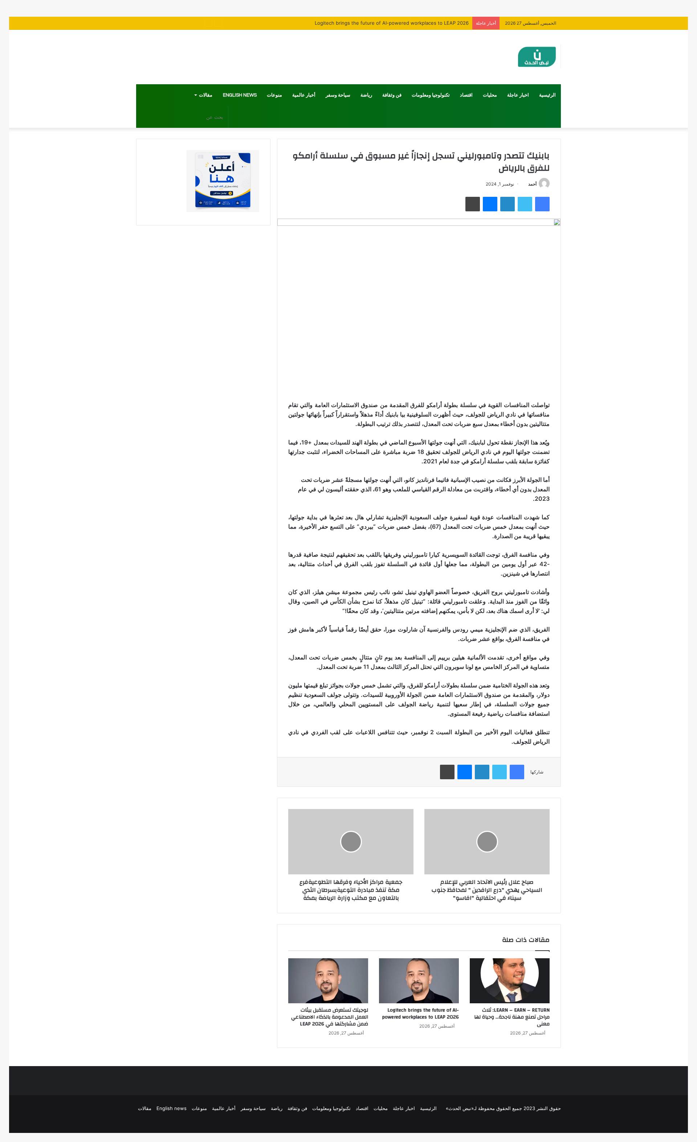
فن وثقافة (392, 95)
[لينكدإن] (507, 204)
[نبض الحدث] (537, 57)
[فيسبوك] (542, 204)
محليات (490, 95)
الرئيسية (547, 95)
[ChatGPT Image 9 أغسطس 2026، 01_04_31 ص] (223, 210)
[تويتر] (525, 204)
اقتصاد (466, 95)
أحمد (532, 184)
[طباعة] (472, 204)
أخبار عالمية (303, 95)
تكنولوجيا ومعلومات (431, 95)
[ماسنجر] (490, 204)
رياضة (366, 95)
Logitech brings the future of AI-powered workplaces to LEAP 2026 (420, 1013)
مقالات (205, 95)
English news (240, 95)
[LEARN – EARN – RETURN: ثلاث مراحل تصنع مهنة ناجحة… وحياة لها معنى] (510, 980)
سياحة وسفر (338, 95)
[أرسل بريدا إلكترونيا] (525, 184)
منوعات (274, 95)
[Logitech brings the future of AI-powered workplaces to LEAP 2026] (419, 980)
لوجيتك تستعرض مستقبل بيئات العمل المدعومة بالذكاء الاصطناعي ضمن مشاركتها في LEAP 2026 (329, 1017)
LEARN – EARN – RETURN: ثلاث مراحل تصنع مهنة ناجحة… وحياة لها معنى (512, 1017)
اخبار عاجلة (518, 95)
